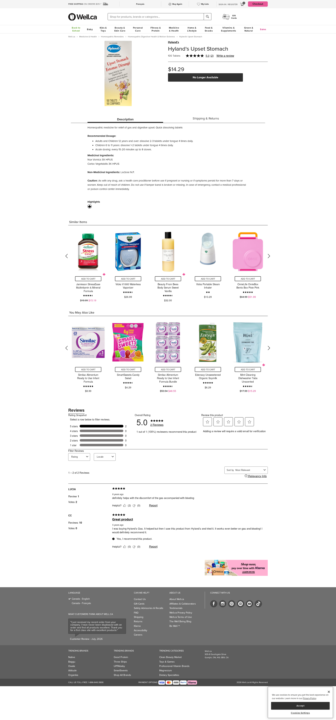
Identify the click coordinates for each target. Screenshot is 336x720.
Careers (138, 635)
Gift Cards (139, 604)
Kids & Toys (103, 29)
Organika (73, 675)
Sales (263, 29)
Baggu (71, 662)
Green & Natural (248, 29)
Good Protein (121, 657)
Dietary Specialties (169, 675)
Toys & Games (167, 662)
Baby (90, 29)
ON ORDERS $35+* (84, 4)
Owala (71, 666)
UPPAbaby (119, 666)
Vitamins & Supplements (228, 29)
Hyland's (173, 42)
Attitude (72, 670)
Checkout (258, 4)
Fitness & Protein (155, 29)
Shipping (138, 617)
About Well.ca (176, 599)
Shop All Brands (122, 675)
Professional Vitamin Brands (174, 666)
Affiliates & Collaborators (182, 604)
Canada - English (81, 599)
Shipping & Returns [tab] (206, 118)
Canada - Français (81, 603)
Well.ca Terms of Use (180, 617)
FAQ (136, 613)
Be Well (174, 626)
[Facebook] (213, 603)
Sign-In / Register (228, 4)
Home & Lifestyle (192, 29)
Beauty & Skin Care (119, 29)
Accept (300, 705)
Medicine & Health (174, 29)
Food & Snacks (209, 29)
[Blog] (240, 603)
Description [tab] (125, 119)
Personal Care (138, 29)
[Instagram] (222, 603)
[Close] (329, 692)
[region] (300, 702)
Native (71, 657)
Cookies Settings (300, 713)
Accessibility (140, 630)
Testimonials (176, 608)
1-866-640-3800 (95, 682)
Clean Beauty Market (170, 657)
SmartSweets (121, 670)
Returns (138, 621)
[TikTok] (258, 603)
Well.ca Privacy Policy (180, 613)
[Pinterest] (231, 603)
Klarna (137, 626)
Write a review (225, 56)
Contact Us (140, 599)
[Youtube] (249, 603)
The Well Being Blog (180, 621)
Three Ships (120, 662)
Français (140, 4)
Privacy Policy (309, 698)
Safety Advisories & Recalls (148, 608)
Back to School (76, 29)
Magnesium (165, 670)
